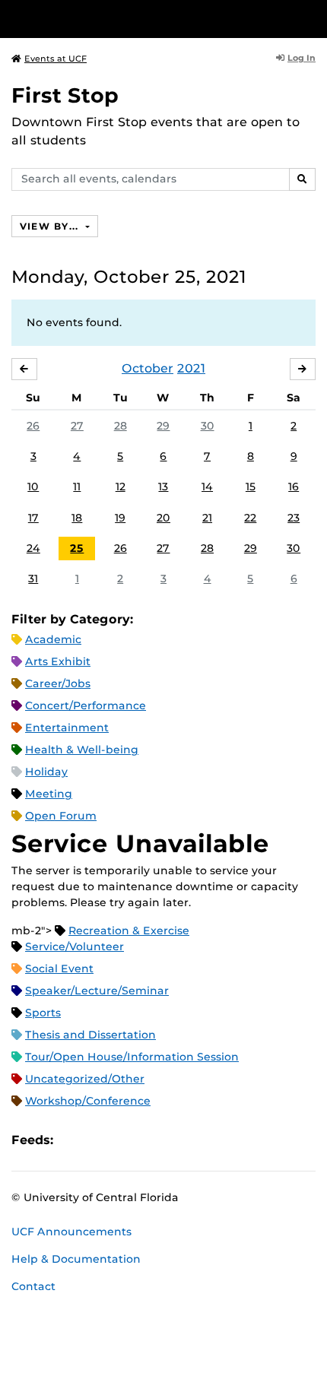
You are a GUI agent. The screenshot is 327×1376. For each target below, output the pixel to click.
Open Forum (61, 816)
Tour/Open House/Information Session (132, 1057)
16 (293, 486)
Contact (33, 1286)
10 (33, 486)
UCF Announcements (71, 1231)
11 (77, 486)
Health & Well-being (81, 749)
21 (207, 518)
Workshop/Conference (88, 1101)
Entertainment (67, 727)
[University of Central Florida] (115, 18)
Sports (43, 1012)
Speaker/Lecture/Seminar (97, 990)
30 (207, 426)
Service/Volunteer (74, 946)
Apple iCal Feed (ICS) (73, 1139)
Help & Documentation (76, 1259)
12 (120, 486)
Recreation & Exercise (128, 930)
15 (251, 486)
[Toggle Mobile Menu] (311, 18)
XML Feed (151, 1139)
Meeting (48, 794)
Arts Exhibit (57, 661)
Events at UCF (55, 58)
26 (33, 426)
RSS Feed (125, 1139)
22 (250, 518)
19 (120, 518)
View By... (51, 226)
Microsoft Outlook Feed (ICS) (99, 1139)
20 (163, 518)
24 (33, 548)
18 (76, 518)
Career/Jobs (57, 683)
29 (163, 426)
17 (33, 518)
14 (207, 486)
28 (120, 426)
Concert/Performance (85, 705)
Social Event (59, 968)
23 (293, 518)
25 (77, 548)
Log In (301, 57)
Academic (53, 639)
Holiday (46, 771)
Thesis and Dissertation (90, 1035)
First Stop (65, 95)
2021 (191, 368)
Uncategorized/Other (84, 1079)
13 (163, 486)
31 (33, 578)
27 (77, 426)
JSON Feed (176, 1139)
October (147, 368)
